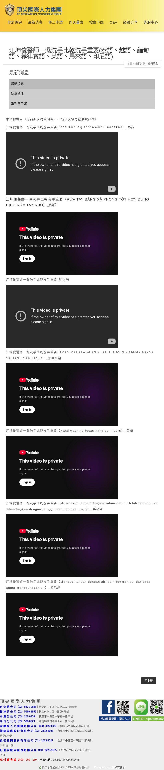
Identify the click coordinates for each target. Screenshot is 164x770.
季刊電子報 (19, 104)
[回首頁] (32, 9)
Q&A (113, 22)
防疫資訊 (17, 94)
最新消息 (35, 22)
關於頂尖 (15, 22)
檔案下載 (96, 22)
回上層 (148, 680)
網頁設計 (120, 767)
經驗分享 (130, 22)
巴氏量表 (76, 22)
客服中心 (151, 22)
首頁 (129, 63)
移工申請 (55, 22)
